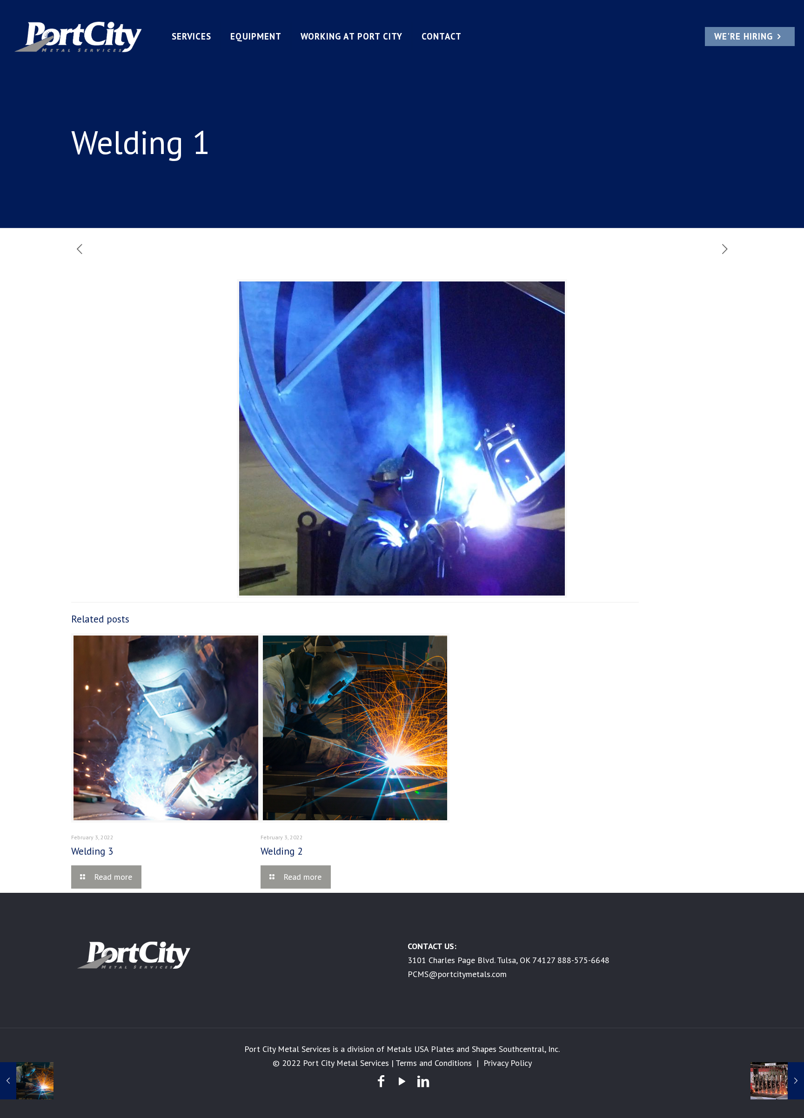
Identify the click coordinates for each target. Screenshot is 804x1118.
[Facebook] (381, 1081)
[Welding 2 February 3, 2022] (27, 1080)
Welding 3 (92, 851)
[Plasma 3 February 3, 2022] (777, 1080)
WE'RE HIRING (743, 36)
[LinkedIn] (423, 1081)
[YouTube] (402, 1081)
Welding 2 (281, 851)
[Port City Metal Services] (78, 36)
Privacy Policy (507, 1063)
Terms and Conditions (433, 1063)
